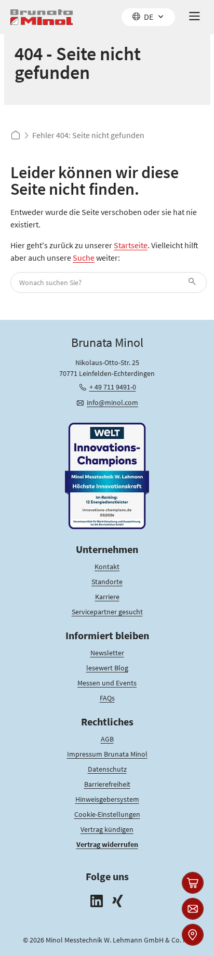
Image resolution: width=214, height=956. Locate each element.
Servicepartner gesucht (107, 611)
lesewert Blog (107, 667)
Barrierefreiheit (107, 784)
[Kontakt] (193, 909)
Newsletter (107, 652)
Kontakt (107, 566)
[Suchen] (194, 282)
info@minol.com (112, 402)
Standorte (107, 581)
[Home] (41, 17)
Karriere (107, 596)
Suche (84, 257)
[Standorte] (193, 935)
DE (148, 16)
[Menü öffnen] (194, 17)
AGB (107, 739)
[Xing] (117, 902)
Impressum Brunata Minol (107, 754)
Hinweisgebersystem (107, 799)
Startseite (131, 245)
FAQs (107, 698)
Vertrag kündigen (107, 829)
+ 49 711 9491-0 (112, 387)
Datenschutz (107, 769)
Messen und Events (107, 683)
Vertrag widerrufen (107, 844)
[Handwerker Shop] (193, 883)
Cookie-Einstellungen (107, 814)
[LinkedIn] (96, 902)
